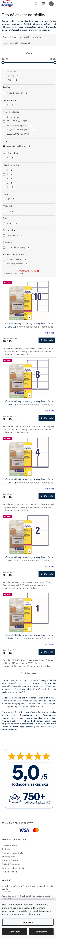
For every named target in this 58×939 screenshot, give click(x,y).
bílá (10, 199)
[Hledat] (36, 4)
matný (12, 223)
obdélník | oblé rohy (18, 146)
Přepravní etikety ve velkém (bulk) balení (22, 721)
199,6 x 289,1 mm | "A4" (20, 134)
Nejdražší (36, 37)
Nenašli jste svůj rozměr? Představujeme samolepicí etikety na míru (28, 887)
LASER (12, 80)
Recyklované (26, 715)
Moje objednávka (9, 871)
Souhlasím (41, 931)
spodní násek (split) (18, 247)
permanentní (14, 235)
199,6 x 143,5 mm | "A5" (20, 129)
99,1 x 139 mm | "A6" (19, 125)
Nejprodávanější (10, 43)
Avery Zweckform (17, 92)
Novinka (12, 75)
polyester (13, 211)
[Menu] (51, 4)
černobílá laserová (17, 263)
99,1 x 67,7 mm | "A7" (19, 121)
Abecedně (25, 43)
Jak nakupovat (8, 856)
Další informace (33, 914)
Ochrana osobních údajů (12, 868)
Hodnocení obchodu (10, 860)
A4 (10, 105)
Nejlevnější (24, 37)
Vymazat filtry (27, 270)
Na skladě (13, 71)
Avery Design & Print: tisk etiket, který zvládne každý (25, 896)
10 (10, 187)
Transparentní (50, 715)
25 (10, 158)
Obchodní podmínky (10, 864)
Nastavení (27, 922)
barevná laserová (16, 259)
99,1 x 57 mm (15, 117)
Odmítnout (14, 931)
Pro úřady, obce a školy (12, 853)
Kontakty (5, 849)
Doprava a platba (9, 845)
